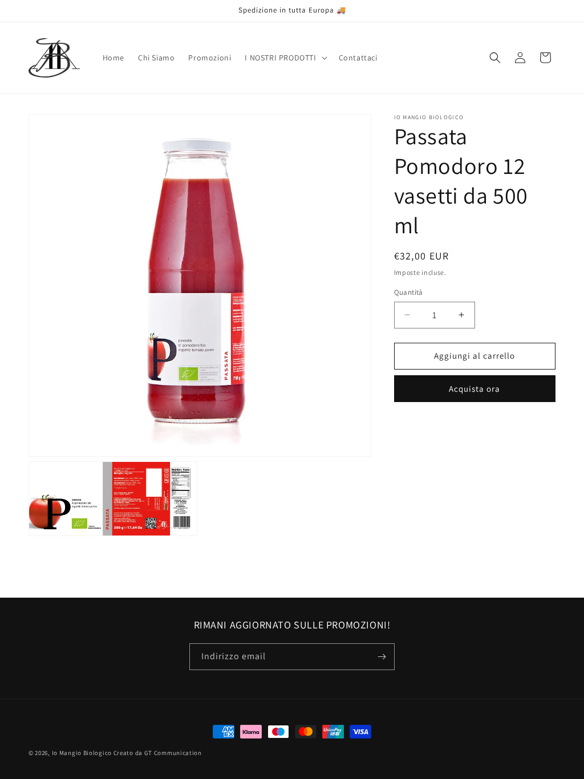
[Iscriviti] (381, 656)
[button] (284, 58)
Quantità (408, 292)
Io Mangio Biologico (82, 753)
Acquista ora (474, 388)
